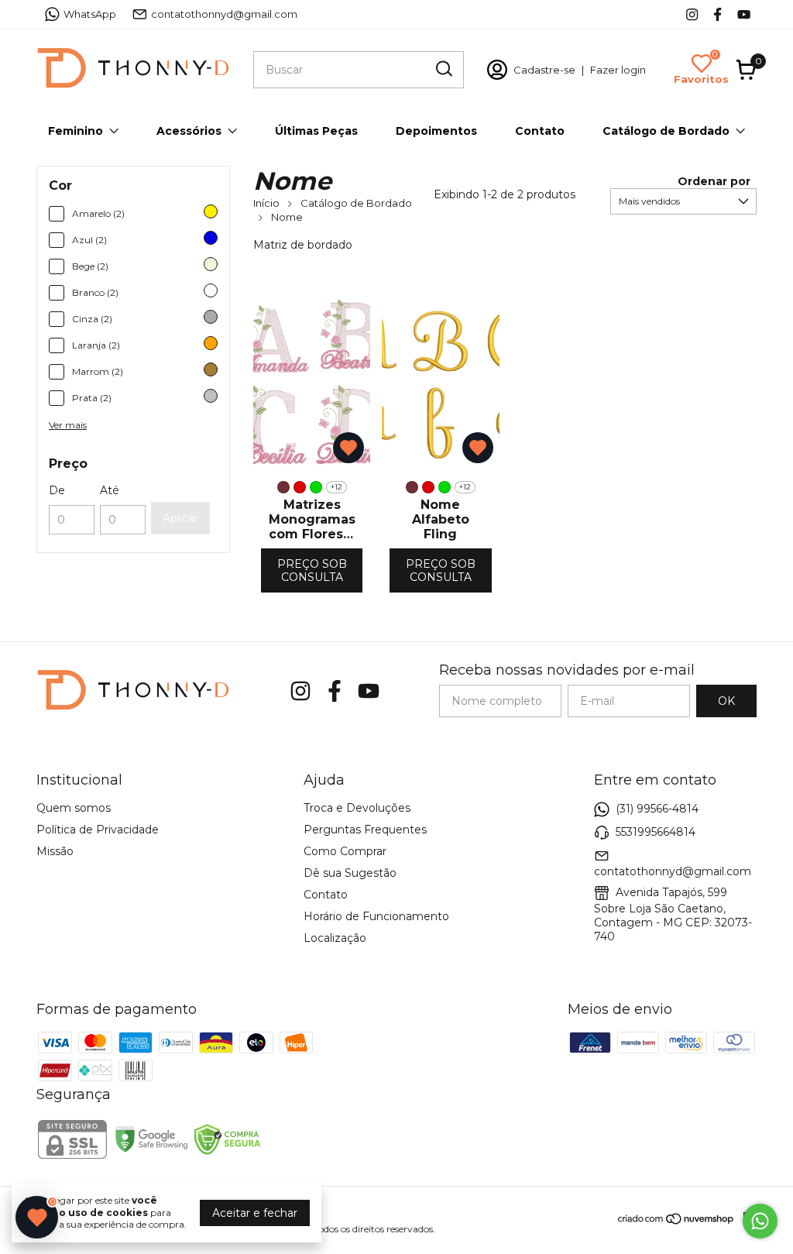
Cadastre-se (544, 70)
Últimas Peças (316, 131)
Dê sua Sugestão (350, 873)
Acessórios (188, 131)
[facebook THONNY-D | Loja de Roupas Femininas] (717, 14)
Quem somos (73, 808)
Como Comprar (345, 851)
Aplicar (180, 518)
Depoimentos (436, 131)
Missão (55, 851)
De (57, 490)
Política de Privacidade (97, 830)
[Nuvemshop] (676, 1221)
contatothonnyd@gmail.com (224, 14)
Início (266, 203)
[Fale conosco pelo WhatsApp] (760, 1221)
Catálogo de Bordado (665, 131)
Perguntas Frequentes (365, 830)
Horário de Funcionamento (376, 916)
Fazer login (618, 70)
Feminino (75, 131)
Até (109, 490)
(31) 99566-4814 (657, 809)
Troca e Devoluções (357, 808)
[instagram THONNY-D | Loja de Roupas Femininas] (692, 14)
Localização (335, 938)
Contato (540, 131)
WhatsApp (90, 14)
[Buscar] (443, 69)
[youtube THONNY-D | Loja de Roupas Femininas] (744, 14)
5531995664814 (655, 832)
